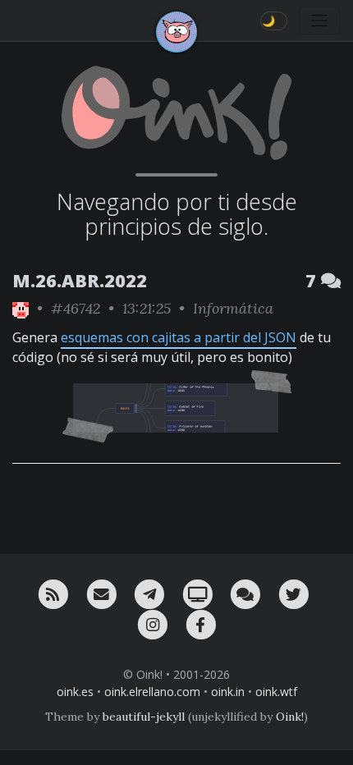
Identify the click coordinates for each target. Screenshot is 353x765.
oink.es (75, 691)
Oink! (290, 716)
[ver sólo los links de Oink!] (20, 308)
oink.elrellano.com (152, 691)
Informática (233, 308)
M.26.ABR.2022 (79, 280)
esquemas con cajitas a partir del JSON (178, 337)
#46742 (75, 308)
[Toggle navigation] (319, 20)
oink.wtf (276, 691)
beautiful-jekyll (144, 716)
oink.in (228, 691)
